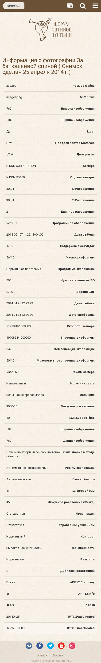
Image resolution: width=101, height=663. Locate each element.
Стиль (57, 655)
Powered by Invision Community (50, 661)
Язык (41, 655)
